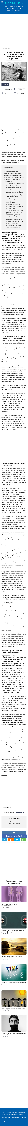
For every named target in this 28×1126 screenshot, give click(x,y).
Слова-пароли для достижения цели (13, 1008)
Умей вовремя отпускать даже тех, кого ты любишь (12, 957)
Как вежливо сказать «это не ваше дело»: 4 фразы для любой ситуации (13, 931)
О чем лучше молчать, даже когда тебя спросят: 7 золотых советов (13, 1034)
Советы (9, 48)
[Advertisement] (14, 31)
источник (4, 775)
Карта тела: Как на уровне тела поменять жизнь (11, 904)
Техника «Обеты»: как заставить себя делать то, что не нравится (13, 983)
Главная (3, 48)
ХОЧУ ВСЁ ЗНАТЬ (14, 2)
